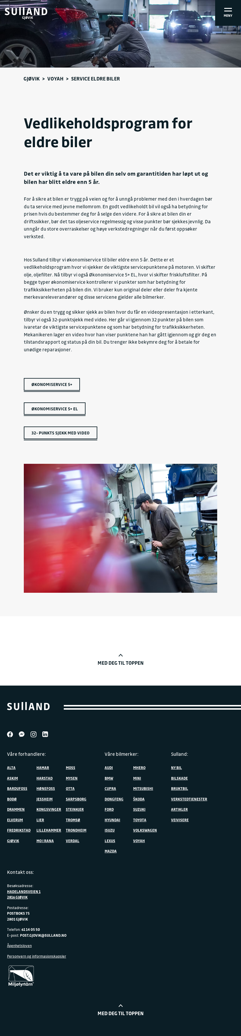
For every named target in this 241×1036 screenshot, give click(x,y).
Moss (70, 767)
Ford (109, 809)
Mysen (72, 778)
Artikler (179, 809)
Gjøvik (32, 78)
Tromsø (73, 819)
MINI (137, 778)
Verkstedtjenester (189, 799)
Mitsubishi (143, 788)
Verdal (72, 840)
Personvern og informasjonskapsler (36, 956)
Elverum (15, 819)
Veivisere (180, 819)
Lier (40, 819)
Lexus (110, 840)
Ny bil (176, 767)
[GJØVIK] (26, 11)
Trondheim (76, 830)
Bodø (12, 799)
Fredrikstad (19, 830)
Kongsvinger (48, 809)
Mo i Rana (45, 840)
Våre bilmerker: (121, 754)
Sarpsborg (76, 799)
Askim (12, 778)
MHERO (139, 767)
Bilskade (179, 778)
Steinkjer (75, 809)
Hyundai (112, 819)
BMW (109, 778)
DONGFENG (114, 799)
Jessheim (44, 799)
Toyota (139, 819)
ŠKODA (139, 799)
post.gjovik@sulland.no (43, 935)
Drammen (16, 809)
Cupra (110, 788)
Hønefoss (45, 788)
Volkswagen (145, 830)
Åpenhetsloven (19, 945)
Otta (70, 788)
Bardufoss (17, 788)
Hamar (42, 767)
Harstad (44, 778)
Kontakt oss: (20, 872)
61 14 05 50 (30, 929)
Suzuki (139, 809)
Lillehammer (48, 830)
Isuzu (110, 830)
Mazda (111, 851)
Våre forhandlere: (26, 754)
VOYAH (55, 78)
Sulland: (179, 754)
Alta (11, 767)
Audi (109, 767)
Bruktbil (179, 788)
